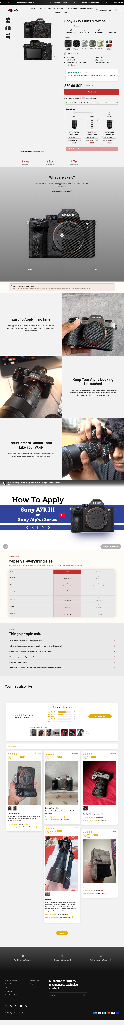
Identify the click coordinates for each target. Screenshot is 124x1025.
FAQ (6, 987)
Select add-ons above (74, 149)
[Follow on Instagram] (16, 1005)
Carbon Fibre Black (76, 48)
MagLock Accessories (55, 8)
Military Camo (101, 48)
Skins (33, 8)
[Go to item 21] (8, 28)
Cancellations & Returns (13, 995)
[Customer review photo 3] (15, 808)
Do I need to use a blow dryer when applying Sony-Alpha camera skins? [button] (30, 651)
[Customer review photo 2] (10, 808)
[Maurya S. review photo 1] (61, 863)
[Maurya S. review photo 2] (47, 894)
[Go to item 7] (8, 20)
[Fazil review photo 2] (85, 808)
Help (65, 12)
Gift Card (8, 984)
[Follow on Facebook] (6, 1005)
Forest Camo (93, 48)
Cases (41, 8)
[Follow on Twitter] (11, 1005)
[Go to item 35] (8, 36)
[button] (92, 75)
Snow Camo (84, 48)
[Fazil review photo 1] (99, 783)
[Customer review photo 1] (24, 783)
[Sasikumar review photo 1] (61, 783)
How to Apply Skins (86, 8)
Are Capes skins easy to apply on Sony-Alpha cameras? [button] (25, 640)
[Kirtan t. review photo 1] (99, 861)
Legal (32, 984)
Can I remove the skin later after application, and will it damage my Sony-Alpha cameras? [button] (35, 646)
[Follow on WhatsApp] (25, 1005)
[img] (12, 754)
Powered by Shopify (20, 1013)
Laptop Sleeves (72, 8)
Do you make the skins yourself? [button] (18, 662)
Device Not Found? (11, 980)
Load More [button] (62, 933)
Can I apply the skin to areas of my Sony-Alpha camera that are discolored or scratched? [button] (35, 667)
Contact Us (8, 991)
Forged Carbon (68, 48)
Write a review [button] (100, 716)
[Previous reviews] (66, 75)
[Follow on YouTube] (20, 1005)
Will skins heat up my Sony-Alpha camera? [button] (21, 657)
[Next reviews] (117, 75)
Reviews (58, 12)
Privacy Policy (35, 980)
